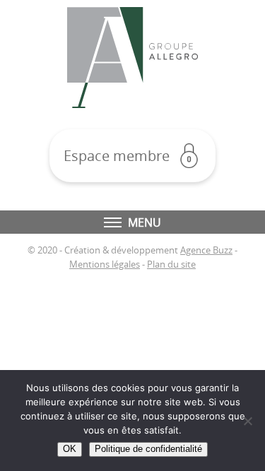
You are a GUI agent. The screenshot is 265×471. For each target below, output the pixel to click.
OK (69, 448)
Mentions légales (104, 264)
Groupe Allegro (132, 57)
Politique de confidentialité (148, 448)
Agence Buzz (206, 250)
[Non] (247, 421)
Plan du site (171, 264)
